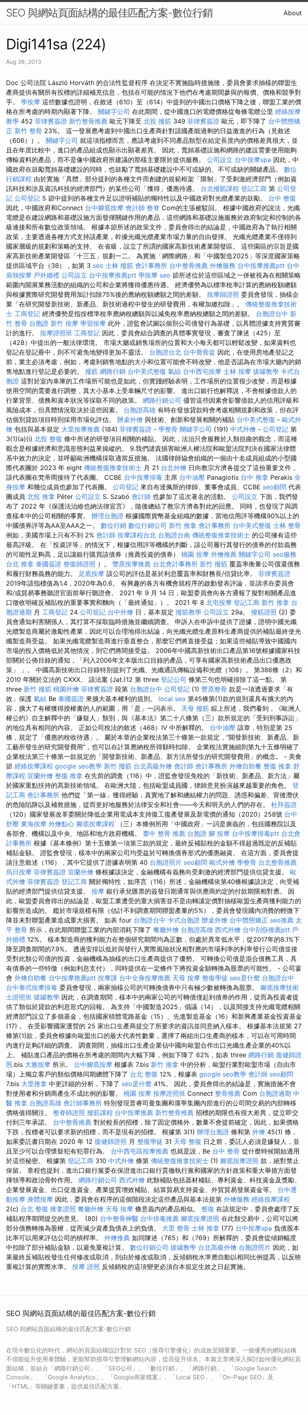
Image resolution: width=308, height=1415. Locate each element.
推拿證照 (63, 1209)
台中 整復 (282, 198)
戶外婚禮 (46, 275)
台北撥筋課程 (220, 188)
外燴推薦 (224, 554)
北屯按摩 (219, 602)
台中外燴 (120, 612)
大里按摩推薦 (80, 429)
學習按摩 (93, 323)
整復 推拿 (277, 766)
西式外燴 (228, 930)
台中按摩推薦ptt (261, 266)
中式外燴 (243, 429)
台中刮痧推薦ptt (266, 930)
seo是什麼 (245, 978)
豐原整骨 (214, 689)
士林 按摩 (237, 371)
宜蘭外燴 (40, 776)
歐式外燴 (222, 862)
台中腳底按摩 (104, 208)
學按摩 (30, 102)
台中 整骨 (226, 1151)
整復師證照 (79, 564)
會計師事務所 (82, 1103)
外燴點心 (61, 824)
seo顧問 (274, 487)
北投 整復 (48, 439)
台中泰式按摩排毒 (31, 987)
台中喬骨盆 (199, 352)
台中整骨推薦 (188, 266)
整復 (207, 1209)
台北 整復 (144, 1074)
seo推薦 (282, 920)
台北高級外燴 (153, 766)
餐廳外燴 (166, 930)
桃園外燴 (66, 689)
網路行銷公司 (162, 400)
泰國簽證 (48, 564)
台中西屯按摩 (202, 371)
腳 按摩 (219, 833)
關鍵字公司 (114, 111)
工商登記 (27, 314)
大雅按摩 (38, 1064)
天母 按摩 (186, 978)
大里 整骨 (176, 1228)
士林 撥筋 (119, 266)
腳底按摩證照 (239, 1161)
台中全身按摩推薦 (144, 978)
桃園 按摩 (195, 554)
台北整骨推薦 (277, 862)
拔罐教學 (266, 371)
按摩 (97, 891)
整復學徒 (215, 978)
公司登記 (27, 198)
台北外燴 (173, 468)
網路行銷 (113, 371)
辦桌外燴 (130, 420)
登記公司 (173, 679)
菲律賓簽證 (51, 121)
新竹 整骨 (28, 131)
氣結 (174, 371)
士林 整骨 (287, 525)
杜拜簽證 (284, 805)
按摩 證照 (86, 1267)
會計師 (135, 208)
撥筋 (91, 371)
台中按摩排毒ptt (255, 833)
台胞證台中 (272, 314)
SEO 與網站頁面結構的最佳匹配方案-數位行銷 (109, 12)
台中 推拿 (254, 477)
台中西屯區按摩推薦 (139, 1151)
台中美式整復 (147, 371)
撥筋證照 (264, 612)
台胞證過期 (275, 1093)
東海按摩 (34, 824)
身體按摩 (40, 1199)
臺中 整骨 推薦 (164, 833)
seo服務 (284, 554)
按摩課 (107, 978)
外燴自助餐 (245, 766)
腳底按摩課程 (95, 824)
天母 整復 (187, 1141)
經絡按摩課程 (33, 766)
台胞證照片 (166, 862)
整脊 (153, 208)
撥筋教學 (188, 612)
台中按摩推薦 (134, 1113)
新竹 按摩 (64, 323)
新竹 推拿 (183, 525)
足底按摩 (91, 574)
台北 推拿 (20, 564)
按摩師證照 (223, 294)
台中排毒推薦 (159, 1218)
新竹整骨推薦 (88, 121)
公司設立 (220, 160)
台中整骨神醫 (119, 1218)
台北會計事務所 (175, 564)
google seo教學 (78, 766)
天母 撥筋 (195, 708)
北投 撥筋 (157, 121)
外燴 (258, 1132)
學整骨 (168, 429)
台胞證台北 (165, 352)
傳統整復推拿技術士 (113, 468)
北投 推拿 (41, 497)
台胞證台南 (174, 535)
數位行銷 (113, 525)
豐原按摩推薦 (131, 564)
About (293, 13)
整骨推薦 (228, 1093)
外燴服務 (222, 266)
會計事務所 (151, 266)
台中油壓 (192, 477)
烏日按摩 (19, 872)
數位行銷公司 (147, 525)
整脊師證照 (69, 1113)
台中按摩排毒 (143, 477)
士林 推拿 (205, 1228)
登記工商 (254, 188)
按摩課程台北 (137, 535)
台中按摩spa (253, 160)
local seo (172, 699)
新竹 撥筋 (213, 564)
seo (98, 266)
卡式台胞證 (184, 920)
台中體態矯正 (248, 920)
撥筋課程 (100, 1113)
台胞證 (39, 323)
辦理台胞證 (107, 516)
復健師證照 (111, 1141)
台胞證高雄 (140, 410)
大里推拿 (34, 1084)
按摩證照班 (56, 333)
